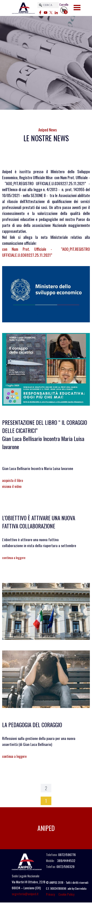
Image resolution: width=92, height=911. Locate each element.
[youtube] (45, 12)
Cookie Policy (66, 894)
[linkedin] (56, 12)
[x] (51, 12)
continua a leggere (13, 557)
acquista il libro (12, 480)
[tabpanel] (46, 138)
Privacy (50, 894)
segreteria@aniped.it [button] (25, 894)
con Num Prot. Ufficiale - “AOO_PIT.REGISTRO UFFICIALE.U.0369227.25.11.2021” (46, 252)
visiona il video (11, 486)
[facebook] (40, 12)
